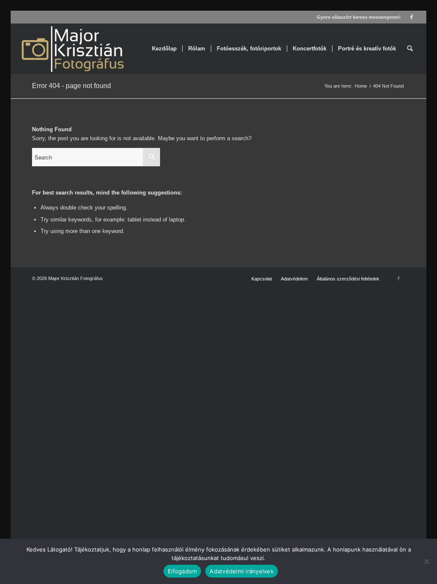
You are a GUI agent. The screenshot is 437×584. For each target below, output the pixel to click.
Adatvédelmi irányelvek (242, 571)
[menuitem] (164, 49)
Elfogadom (182, 571)
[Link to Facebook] (411, 17)
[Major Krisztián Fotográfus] (72, 49)
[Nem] (426, 561)
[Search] (410, 49)
